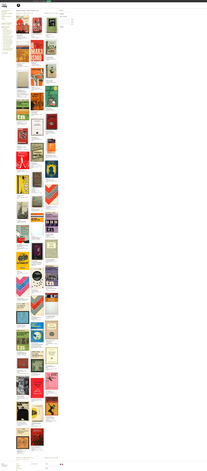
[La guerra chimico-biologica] (51, 232)
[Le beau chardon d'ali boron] (22, 368)
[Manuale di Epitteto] (37, 445)
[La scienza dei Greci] (22, 323)
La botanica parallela (21, 221)
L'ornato (33, 189)
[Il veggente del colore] (22, 144)
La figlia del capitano (35, 238)
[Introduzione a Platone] (51, 153)
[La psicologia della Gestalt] (22, 296)
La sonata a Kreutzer (50, 316)
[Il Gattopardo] (22, 61)
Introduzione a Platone (51, 155)
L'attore (18, 196)
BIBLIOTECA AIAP (5, 27)
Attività (3, 17)
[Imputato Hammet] (22, 168)
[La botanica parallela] (22, 218)
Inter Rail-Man (34, 163)
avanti (27, 15)
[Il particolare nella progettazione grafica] (22, 88)
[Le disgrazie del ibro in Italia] (51, 364)
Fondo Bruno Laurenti (7, 37)
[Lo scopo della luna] (51, 389)
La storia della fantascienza (37, 344)
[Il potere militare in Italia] (22, 119)
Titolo (72, 20)
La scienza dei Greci (21, 325)
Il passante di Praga (35, 88)
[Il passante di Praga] (37, 85)
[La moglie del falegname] (37, 259)
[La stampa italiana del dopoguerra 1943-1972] (22, 350)
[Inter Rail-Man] (37, 161)
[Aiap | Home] (18, 7)
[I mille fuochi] (22, 33)
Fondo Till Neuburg (6, 46)
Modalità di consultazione (6, 16)
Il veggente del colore (21, 147)
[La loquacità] (22, 269)
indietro (24, 15)
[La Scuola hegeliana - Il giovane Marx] (37, 315)
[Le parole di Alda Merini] (37, 397)
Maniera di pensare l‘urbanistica (21, 452)
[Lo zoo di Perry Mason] (22, 420)
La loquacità (19, 272)
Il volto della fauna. (35, 138)
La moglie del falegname (36, 262)
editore (28, 13)
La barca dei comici (50, 179)
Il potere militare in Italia (22, 123)
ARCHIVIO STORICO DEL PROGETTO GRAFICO (7, 24)
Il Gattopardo (20, 65)
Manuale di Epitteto (35, 446)
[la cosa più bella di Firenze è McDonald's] (22, 242)
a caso (31, 13)
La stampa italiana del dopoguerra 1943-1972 (21, 353)
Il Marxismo (33, 63)
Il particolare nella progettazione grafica (21, 91)
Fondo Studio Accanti (7, 30)
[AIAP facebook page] (60, 464)
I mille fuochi (19, 35)
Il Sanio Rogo (34, 112)
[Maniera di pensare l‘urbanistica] (22, 448)
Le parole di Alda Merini (36, 399)
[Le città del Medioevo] (37, 371)
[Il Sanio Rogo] (37, 109)
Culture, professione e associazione (6, 11)
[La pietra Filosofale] (51, 257)
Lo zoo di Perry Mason (21, 423)
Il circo (47, 35)
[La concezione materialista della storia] (51, 204)
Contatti (3, 19)
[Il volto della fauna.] (37, 135)
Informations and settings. (39, 1)
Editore (72, 22)
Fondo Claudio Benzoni (7, 31)
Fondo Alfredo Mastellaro (8, 40)
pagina (17, 15)
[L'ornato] (37, 187)
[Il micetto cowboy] (51, 55)
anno (22, 13)
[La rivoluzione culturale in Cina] (51, 285)
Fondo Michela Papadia (7, 43)
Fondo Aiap (5, 28)
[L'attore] (22, 193)
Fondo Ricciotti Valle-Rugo (8, 48)
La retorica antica (35, 290)
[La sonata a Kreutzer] (51, 314)
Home (17, 463)
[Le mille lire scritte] (22, 394)
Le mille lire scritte (21, 397)
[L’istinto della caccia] (51, 415)
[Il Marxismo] (37, 60)
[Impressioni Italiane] (51, 129)
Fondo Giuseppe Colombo (8, 36)
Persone (3, 14)
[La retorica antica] (37, 288)
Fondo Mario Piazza (7, 45)
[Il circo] (51, 33)
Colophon (18, 465)
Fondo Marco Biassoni (7, 33)
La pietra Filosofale (50, 260)
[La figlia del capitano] (37, 234)
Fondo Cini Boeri (6, 34)
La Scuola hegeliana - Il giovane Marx (36, 318)
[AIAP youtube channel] (62, 464)
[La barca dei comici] (51, 177)
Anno (72, 24)
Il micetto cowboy (49, 57)
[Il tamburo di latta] (51, 106)
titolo (25, 13)
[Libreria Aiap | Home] (9, 5)
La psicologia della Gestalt (22, 299)
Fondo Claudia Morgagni (7, 42)
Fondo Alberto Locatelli (7, 39)
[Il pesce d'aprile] (51, 78)
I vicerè (32, 36)
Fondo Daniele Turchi (7, 49)
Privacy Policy (19, 468)
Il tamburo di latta (49, 109)
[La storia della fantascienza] (37, 341)
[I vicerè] (37, 32)
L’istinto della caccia (50, 417)
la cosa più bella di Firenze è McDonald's (22, 246)
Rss (17, 469)
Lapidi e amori (49, 341)
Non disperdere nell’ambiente (7, 13)
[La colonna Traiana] (37, 207)
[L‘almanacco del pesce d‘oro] (37, 421)
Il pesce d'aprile (49, 81)
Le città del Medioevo (35, 374)
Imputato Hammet (21, 170)
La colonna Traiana (35, 209)
